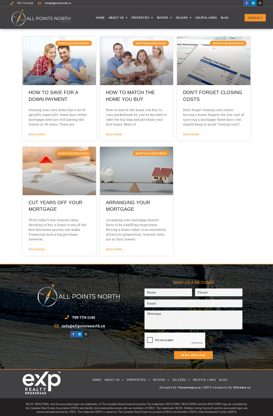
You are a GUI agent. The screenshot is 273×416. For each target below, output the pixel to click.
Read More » (37, 134)
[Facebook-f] (246, 3)
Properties (140, 17)
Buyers (162, 17)
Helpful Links (206, 17)
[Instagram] (260, 3)
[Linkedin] (253, 3)
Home (100, 17)
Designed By (168, 387)
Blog (225, 17)
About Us (116, 17)
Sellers (182, 17)
